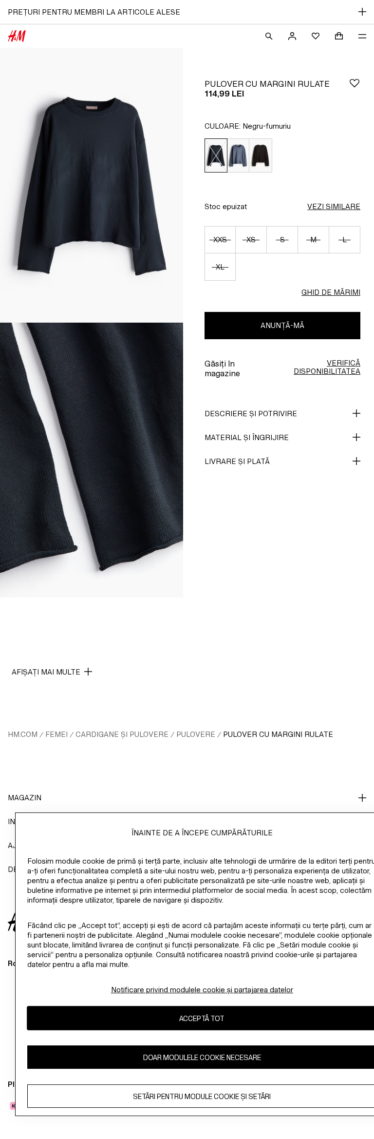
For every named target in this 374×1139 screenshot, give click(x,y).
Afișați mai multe (46, 672)
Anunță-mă (282, 325)
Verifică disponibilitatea (327, 367)
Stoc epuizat (226, 206)
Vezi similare (333, 206)
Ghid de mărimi (330, 292)
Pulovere (195, 734)
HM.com (22, 734)
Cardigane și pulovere (121, 734)
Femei (56, 734)
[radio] (216, 155)
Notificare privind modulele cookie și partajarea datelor (202, 989)
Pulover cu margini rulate (278, 734)
